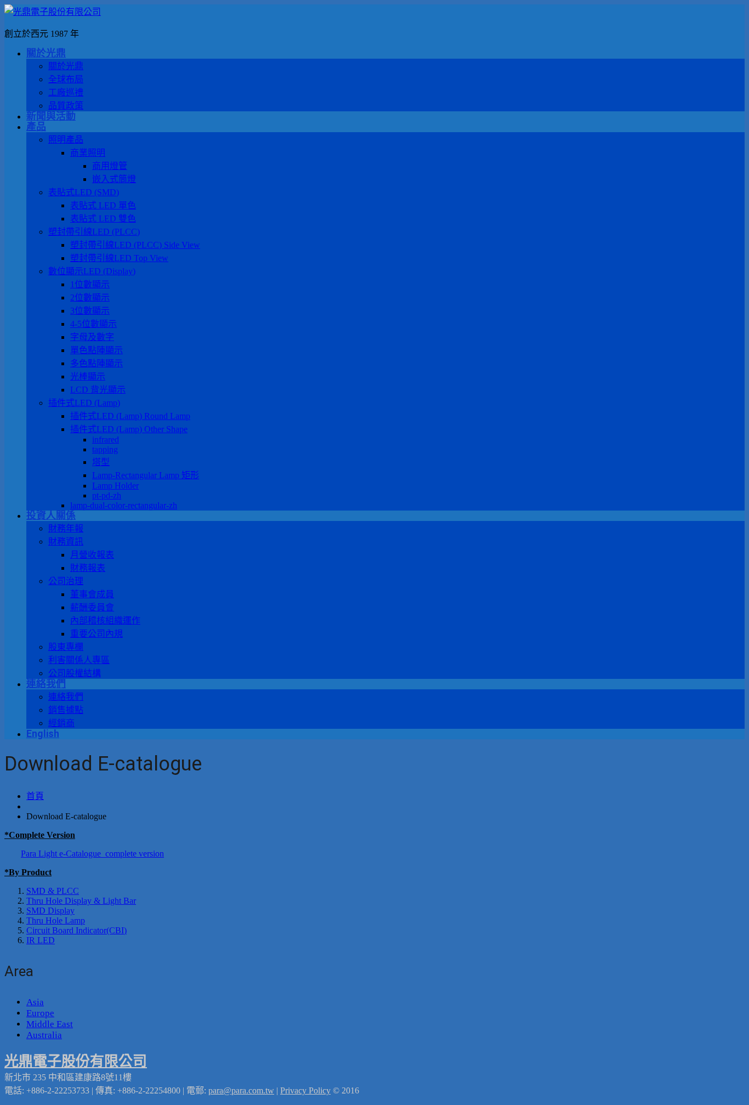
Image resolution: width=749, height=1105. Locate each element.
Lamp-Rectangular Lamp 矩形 (145, 475)
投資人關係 (51, 515)
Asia (35, 1002)
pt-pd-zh (106, 495)
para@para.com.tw (241, 1090)
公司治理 (65, 581)
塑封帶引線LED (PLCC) (94, 231)
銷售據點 (65, 710)
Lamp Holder (115, 485)
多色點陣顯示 (96, 363)
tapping (105, 449)
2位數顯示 (90, 297)
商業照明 (87, 152)
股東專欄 (65, 646)
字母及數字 (92, 337)
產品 (36, 126)
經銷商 (61, 723)
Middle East (49, 1024)
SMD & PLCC (52, 891)
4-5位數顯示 (93, 323)
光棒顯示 (87, 376)
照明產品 (65, 139)
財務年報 (65, 528)
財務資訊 (65, 541)
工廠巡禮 (65, 92)
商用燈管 (109, 166)
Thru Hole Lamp (55, 920)
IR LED (40, 940)
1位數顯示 (90, 284)
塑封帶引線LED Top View (119, 258)
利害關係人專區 (79, 660)
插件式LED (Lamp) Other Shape (129, 429)
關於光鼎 (46, 53)
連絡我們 (46, 683)
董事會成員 (92, 594)
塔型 (101, 462)
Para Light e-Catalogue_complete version (92, 853)
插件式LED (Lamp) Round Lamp (130, 416)
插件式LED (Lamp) (84, 402)
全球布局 (65, 79)
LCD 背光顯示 (98, 389)
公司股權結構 (74, 673)
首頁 (35, 796)
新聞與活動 (51, 116)
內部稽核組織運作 (105, 620)
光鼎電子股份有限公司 (75, 1061)
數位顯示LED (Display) (91, 271)
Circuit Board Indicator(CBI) (76, 930)
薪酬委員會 (92, 607)
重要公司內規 (96, 633)
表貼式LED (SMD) (83, 192)
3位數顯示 (90, 310)
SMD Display (50, 910)
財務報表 (87, 568)
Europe (40, 1013)
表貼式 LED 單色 (103, 205)
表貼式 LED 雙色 (103, 218)
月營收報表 (92, 554)
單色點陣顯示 (96, 350)
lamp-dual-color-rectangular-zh (123, 505)
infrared (105, 439)
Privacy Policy (305, 1090)
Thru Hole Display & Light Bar (81, 900)
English (42, 733)
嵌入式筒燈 (114, 179)
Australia (44, 1035)
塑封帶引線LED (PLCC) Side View (135, 245)
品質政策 (65, 105)
